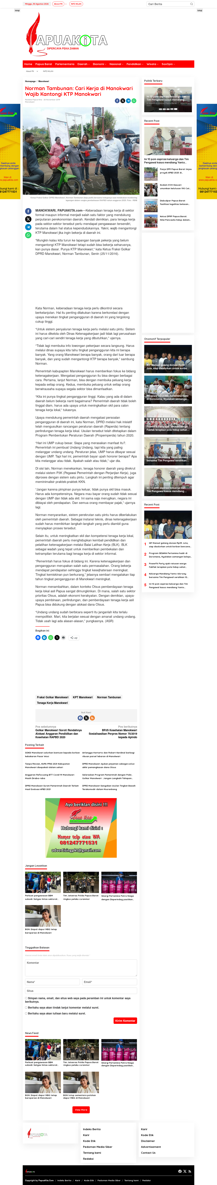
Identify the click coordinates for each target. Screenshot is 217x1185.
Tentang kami (92, 1152)
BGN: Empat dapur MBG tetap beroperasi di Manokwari (41, 931)
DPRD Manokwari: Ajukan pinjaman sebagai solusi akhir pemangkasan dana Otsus (108, 766)
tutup (17, 10)
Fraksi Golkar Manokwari (52, 697)
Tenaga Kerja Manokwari (52, 703)
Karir (86, 1135)
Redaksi (88, 1158)
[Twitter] (86, 718)
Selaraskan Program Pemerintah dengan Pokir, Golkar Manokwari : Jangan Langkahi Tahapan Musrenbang (107, 776)
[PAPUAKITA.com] (65, 34)
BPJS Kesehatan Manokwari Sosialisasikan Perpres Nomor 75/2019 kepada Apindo (113, 732)
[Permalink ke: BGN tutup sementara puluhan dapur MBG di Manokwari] (81, 1082)
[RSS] (92, 718)
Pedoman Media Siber (97, 1146)
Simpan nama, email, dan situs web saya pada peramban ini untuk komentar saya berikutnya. (77, 999)
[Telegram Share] (128, 100)
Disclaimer (148, 1141)
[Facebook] (80, 718)
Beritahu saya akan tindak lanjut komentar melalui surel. (63, 1007)
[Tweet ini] (122, 100)
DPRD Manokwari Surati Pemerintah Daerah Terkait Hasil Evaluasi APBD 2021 (52, 787)
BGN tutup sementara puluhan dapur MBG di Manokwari (79, 1096)
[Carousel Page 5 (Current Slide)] (175, 109)
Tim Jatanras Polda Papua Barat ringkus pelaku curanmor (80, 897)
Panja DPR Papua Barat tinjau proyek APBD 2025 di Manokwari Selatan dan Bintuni (176, 171)
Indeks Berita (92, 1129)
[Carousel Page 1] (160, 109)
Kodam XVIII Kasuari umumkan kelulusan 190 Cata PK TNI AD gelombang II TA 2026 (175, 186)
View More (81, 1109)
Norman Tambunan (109, 697)
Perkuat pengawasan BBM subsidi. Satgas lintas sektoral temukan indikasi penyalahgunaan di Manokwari (41, 897)
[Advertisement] (86, 281)
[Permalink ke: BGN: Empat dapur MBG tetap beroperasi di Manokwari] (43, 915)
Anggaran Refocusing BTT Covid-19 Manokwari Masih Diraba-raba (49, 776)
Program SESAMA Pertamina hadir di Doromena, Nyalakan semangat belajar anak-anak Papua (170, 555)
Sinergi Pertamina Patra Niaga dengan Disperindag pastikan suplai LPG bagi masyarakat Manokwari (117, 898)
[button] (191, 4)
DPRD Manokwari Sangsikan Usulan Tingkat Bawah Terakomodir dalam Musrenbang (109, 787)
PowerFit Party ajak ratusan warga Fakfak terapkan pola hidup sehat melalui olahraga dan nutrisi (167, 565)
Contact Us (148, 1152)
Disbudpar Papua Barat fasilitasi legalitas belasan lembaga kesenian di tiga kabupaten (174, 202)
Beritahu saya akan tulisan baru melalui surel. (57, 1013)
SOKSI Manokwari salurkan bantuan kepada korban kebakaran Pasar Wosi (52, 754)
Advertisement (151, 1146)
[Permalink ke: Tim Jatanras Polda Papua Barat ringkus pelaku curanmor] (81, 881)
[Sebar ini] (117, 100)
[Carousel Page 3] (168, 109)
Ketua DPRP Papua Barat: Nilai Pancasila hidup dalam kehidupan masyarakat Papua (175, 218)
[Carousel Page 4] (171, 109)
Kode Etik (89, 1141)
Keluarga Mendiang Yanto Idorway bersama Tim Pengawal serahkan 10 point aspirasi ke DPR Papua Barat (168, 575)
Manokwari (30, 102)
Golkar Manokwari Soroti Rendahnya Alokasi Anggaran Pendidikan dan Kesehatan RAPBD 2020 (58, 732)
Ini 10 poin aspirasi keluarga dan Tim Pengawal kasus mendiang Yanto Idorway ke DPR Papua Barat (166, 98)
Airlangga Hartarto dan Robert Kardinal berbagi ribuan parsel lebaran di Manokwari (108, 754)
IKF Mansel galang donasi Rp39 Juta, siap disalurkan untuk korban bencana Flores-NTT (169, 545)
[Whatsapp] (134, 100)
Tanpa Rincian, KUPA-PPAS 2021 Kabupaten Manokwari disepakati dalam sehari (47, 766)
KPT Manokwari (83, 697)
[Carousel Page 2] (164, 109)
